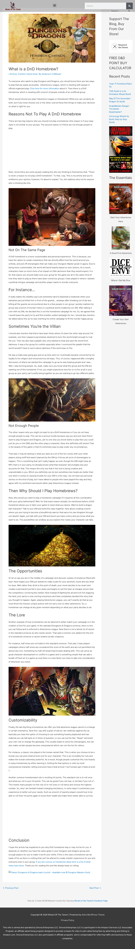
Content (21, 74)
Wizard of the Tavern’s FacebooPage (91, 901)
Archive (13, 74)
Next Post (95, 888)
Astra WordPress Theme (93, 914)
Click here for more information (44, 88)
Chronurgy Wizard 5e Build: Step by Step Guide (119, 119)
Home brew (31, 74)
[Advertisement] (52, 151)
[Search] (129, 6)
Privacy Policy (67, 920)
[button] (54, 5)
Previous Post (10, 888)
